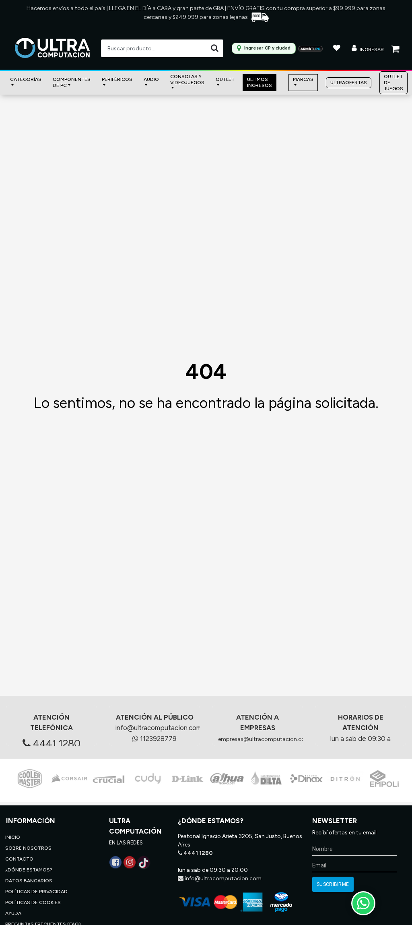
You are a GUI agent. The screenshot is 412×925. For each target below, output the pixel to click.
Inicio (12, 837)
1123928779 (157, 739)
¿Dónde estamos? (28, 870)
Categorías (25, 79)
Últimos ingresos (259, 82)
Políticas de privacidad (36, 891)
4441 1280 (55, 743)
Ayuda (13, 913)
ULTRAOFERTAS (348, 82)
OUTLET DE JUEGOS (393, 82)
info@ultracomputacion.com (158, 728)
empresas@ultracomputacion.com (264, 739)
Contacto (19, 859)
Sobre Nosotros (28, 848)
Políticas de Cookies (33, 902)
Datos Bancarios (28, 881)
